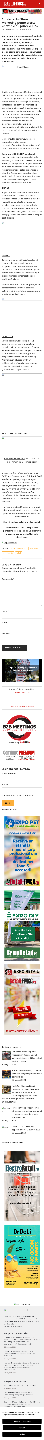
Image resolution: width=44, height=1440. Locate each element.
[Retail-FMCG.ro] (14, 4)
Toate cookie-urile (22, 1421)
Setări (22, 1434)
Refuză (22, 1428)
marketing (34, 548)
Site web (6, 633)
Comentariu (8, 579)
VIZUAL (6, 255)
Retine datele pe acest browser (18, 795)
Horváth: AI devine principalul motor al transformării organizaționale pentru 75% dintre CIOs (19, 1353)
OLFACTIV (7, 336)
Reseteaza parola (10, 809)
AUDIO (5, 188)
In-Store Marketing (18, 548)
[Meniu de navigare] (39, 4)
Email (5, 622)
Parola (5, 784)
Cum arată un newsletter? (22, 706)
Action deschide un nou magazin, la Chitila (20, 1385)
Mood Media (8, 553)
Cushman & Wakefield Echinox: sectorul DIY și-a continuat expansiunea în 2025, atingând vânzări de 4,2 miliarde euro (22, 1404)
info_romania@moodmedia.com (22, 462)
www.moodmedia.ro (13, 458)
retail (19, 553)
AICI (25, 537)
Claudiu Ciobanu (11, 29)
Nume (5, 611)
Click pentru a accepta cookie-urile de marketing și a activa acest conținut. (22, 670)
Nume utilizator (9, 773)
